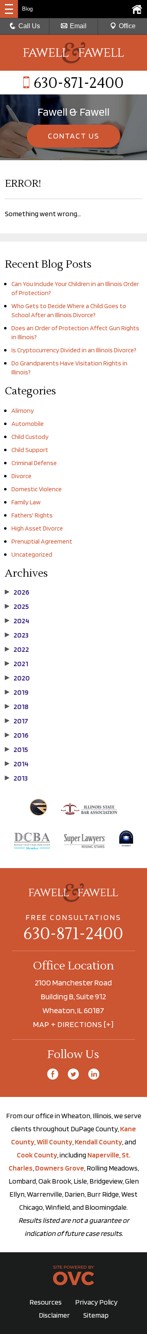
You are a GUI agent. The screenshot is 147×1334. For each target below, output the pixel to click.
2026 (17, 592)
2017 (16, 721)
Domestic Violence (36, 489)
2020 (17, 678)
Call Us (29, 25)
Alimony (22, 410)
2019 (17, 692)
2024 (17, 621)
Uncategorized (31, 554)
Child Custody (30, 437)
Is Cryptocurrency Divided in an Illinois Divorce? (73, 350)
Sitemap (96, 1315)
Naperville (103, 1154)
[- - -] (9, 9)
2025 (17, 606)
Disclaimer (54, 1315)
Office (127, 25)
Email (78, 25)
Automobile (27, 424)
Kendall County (98, 1141)
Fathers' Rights (32, 515)
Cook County (37, 1154)
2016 (17, 735)
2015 (16, 749)
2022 (17, 649)
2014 (17, 764)
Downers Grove (59, 1168)
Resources (45, 1302)
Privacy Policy (96, 1302)
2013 (16, 778)
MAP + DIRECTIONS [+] (73, 1024)
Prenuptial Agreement (41, 541)
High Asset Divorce (37, 528)
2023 (17, 635)
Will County (54, 1141)
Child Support (29, 450)
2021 (16, 664)
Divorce (21, 476)
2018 (17, 707)
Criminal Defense (34, 463)
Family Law (25, 502)
